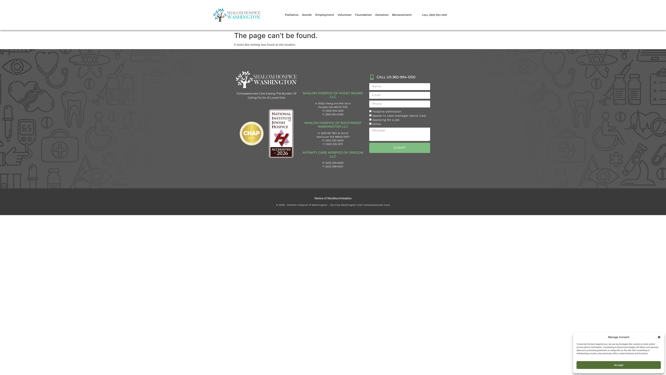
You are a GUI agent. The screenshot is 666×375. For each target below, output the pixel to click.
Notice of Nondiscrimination (333, 198)
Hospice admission (387, 111)
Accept (618, 365)
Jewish (307, 14)
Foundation (363, 14)
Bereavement (402, 14)
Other (376, 124)
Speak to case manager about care (399, 115)
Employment (324, 14)
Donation (382, 14)
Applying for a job (386, 119)
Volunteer (345, 14)
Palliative (291, 14)
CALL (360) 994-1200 (434, 14)
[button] (659, 337)
